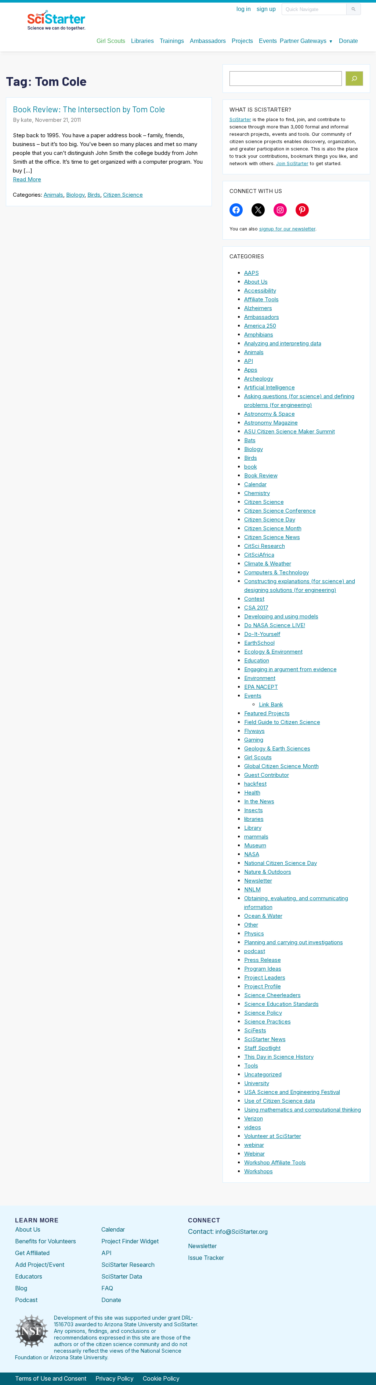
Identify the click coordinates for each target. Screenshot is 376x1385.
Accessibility (260, 290)
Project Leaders (264, 977)
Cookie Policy (161, 1378)
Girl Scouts (258, 757)
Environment (259, 678)
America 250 (260, 325)
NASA (251, 854)
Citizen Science (123, 194)
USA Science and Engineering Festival (292, 1091)
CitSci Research (264, 545)
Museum (255, 845)
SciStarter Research (128, 1265)
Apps (250, 369)
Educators (28, 1276)
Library (252, 827)
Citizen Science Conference (280, 510)
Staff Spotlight (262, 1047)
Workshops (258, 1171)
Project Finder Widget (130, 1241)
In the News (259, 801)
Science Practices (267, 1021)
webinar (254, 1144)
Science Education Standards (281, 1003)
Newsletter (258, 880)
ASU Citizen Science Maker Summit (289, 431)
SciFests (255, 1030)
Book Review (261, 475)
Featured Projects (267, 713)
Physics (254, 933)
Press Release (262, 959)
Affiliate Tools (261, 299)
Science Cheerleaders (272, 995)
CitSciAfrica (259, 554)
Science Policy (263, 1012)
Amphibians (258, 334)
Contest (254, 598)
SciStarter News (265, 1039)
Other (251, 924)
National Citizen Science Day (280, 862)
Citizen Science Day (269, 519)
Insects (253, 810)
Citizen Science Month (272, 528)
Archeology (258, 378)
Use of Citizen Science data (279, 1100)
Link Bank (271, 704)
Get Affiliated (32, 1253)
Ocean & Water (263, 915)
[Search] (355, 78)
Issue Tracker (206, 1258)
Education (256, 660)
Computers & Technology (276, 572)
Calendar (255, 484)
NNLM (252, 889)
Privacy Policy (114, 1378)
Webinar (254, 1153)
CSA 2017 (256, 607)
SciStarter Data (121, 1276)
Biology (75, 194)
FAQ (107, 1288)
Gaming (253, 739)
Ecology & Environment (273, 651)
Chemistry (257, 493)
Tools (251, 1065)
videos (252, 1127)
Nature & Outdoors (267, 871)
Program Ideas (262, 968)
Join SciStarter (292, 163)
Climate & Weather (267, 563)
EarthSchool (259, 642)
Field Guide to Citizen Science (282, 722)
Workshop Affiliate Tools (275, 1162)
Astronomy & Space (269, 413)
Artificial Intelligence (269, 387)
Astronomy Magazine (271, 422)
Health (252, 792)
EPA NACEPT (261, 686)
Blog (21, 1288)
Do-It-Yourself (262, 633)
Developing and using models (281, 616)
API (248, 360)
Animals (53, 194)
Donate (111, 1300)
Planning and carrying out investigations (293, 942)
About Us (256, 281)
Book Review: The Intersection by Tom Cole (89, 109)
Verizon (253, 1118)
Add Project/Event (39, 1265)
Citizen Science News (272, 537)
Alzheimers (258, 308)
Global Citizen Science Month (281, 766)
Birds (93, 194)
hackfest (255, 783)
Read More (27, 179)
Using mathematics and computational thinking (302, 1109)
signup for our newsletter (287, 229)
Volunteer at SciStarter (272, 1136)
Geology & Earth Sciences (277, 748)
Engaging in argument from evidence (290, 669)
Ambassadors (261, 316)
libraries (254, 818)
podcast (254, 951)
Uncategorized (263, 1074)
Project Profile (262, 986)
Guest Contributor (266, 774)
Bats (250, 440)
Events (252, 695)
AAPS (251, 272)
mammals (256, 836)
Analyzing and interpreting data (282, 343)
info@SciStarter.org (242, 1231)
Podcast (26, 1300)
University (256, 1083)
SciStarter (240, 119)
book (250, 466)
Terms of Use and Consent (50, 1378)
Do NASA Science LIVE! (274, 625)
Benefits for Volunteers (45, 1241)
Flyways (254, 730)
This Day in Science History (279, 1056)
